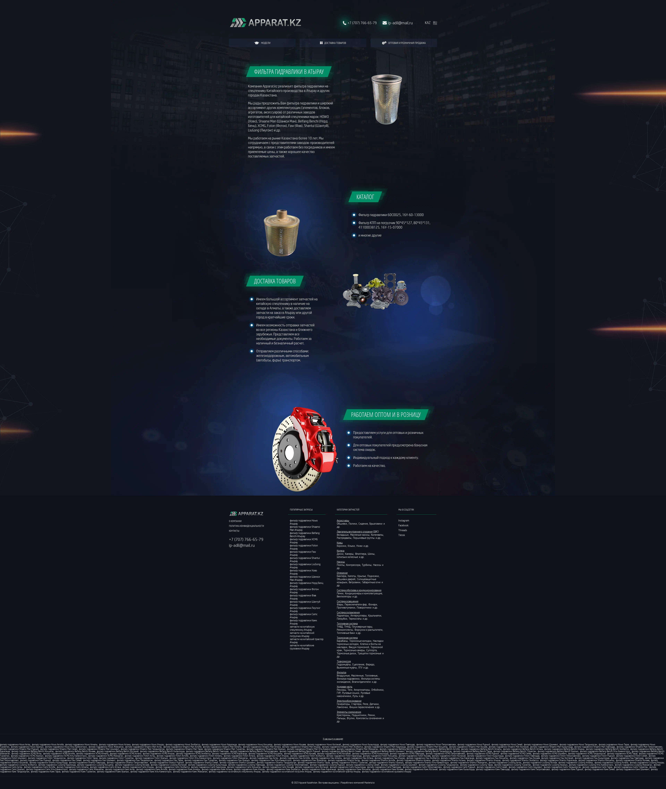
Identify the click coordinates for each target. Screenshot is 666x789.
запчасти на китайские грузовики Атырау (302, 647)
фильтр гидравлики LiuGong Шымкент (399, 764)
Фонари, (373, 604)
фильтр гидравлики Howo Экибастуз (183, 744)
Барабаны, (343, 640)
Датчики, (375, 704)
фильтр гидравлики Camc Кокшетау (244, 767)
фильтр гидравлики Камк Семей (600, 769)
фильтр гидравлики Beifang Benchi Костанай (118, 751)
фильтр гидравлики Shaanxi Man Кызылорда (551, 746)
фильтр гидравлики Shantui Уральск (386, 762)
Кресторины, (344, 715)
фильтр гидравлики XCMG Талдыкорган (587, 753)
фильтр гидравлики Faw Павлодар (627, 758)
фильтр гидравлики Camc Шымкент (525, 767)
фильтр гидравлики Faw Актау (264, 758)
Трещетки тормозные (370, 653)
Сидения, (363, 523)
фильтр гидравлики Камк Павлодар (493, 769)
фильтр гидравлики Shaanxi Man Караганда (385, 746)
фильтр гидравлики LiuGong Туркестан (512, 764)
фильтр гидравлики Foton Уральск (151, 758)
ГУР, (339, 692)
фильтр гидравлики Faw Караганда (457, 758)
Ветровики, (355, 582)
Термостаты (355, 618)
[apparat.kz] (265, 23)
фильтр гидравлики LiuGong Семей (362, 764)
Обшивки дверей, (346, 579)
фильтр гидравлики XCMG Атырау (159, 753)
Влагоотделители (361, 681)
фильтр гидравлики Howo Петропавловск (436, 744)
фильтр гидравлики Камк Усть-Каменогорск (151, 771)
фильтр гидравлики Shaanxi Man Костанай (509, 746)
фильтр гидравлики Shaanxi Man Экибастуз (342, 746)
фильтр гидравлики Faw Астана (358, 758)
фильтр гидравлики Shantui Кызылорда (48, 762)
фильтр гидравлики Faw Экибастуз (423, 758)
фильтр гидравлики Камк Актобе (151, 769)
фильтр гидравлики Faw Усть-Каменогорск (271, 760)
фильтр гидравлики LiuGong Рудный (327, 764)
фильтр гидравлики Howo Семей (507, 744)
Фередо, (370, 664)
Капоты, (352, 576)
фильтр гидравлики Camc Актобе (39, 767)
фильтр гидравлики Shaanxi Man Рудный (19, 749)
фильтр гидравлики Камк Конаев (387, 769)
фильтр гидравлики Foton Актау (140, 755)
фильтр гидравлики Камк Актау (120, 769)
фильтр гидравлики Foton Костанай (449, 755)
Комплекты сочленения (369, 718)
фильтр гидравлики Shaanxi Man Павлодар (594, 746)
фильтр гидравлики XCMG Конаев (300, 753)
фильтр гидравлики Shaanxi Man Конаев (468, 746)
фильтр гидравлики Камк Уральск (113, 771)
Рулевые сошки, (351, 692)
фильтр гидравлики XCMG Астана (125, 753)
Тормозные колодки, (360, 640)
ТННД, (347, 626)
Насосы (377, 565)
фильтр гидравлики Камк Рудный (567, 769)
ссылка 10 (403, 583)
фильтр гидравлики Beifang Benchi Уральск (558, 751)
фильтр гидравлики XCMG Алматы (92, 753)
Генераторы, (344, 704)
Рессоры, (342, 689)
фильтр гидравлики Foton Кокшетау (380, 755)
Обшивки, (342, 523)
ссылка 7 (403, 569)
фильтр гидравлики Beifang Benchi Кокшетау (32, 751)
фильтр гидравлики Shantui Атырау (484, 760)
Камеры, (350, 553)
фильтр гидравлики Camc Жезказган (86, 769)
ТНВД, (340, 626)
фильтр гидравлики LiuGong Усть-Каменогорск (591, 764)
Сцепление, (358, 664)
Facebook (403, 525)
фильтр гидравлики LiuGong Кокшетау (95, 764)
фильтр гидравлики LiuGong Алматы (575, 762)
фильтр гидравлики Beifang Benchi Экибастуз (607, 749)
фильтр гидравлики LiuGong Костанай (169, 764)
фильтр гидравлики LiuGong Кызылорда (207, 764)
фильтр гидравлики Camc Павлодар (384, 767)
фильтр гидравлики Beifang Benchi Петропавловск (254, 751)
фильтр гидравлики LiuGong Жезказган (633, 764)
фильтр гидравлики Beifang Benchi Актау (399, 749)
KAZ (427, 22)
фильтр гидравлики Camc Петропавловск (422, 767)
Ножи (359, 545)
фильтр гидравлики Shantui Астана (448, 760)
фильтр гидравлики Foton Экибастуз (307, 755)
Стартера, (356, 704)
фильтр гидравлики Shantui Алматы (414, 760)
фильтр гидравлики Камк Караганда (319, 769)
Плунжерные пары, (362, 626)
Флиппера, (361, 553)
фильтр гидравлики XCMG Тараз (622, 753)
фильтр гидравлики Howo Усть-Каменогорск (66, 746)
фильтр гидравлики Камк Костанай (421, 769)
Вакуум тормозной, (359, 647)
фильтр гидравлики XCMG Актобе (59, 753)
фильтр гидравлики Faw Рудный (35, 760)
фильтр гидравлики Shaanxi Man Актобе (182, 746)
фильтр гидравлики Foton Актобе (172, 755)
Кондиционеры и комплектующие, (364, 593)
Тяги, (350, 689)
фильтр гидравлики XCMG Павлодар (407, 753)
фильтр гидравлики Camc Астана (105, 767)
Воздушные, (344, 675)
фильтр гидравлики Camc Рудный (459, 767)
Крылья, (362, 576)
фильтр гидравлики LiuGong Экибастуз (18, 764)
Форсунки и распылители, (369, 629)
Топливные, (371, 675)
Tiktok (401, 535)
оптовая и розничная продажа (407, 43)
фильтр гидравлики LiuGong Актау (505, 762)
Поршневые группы (364, 537)
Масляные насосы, (360, 534)
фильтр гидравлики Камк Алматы (184, 769)
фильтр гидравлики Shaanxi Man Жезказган (357, 749)
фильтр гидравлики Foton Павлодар (522, 755)
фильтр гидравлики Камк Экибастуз (283, 769)
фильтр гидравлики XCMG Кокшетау (266, 753)
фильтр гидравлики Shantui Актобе (378, 760)
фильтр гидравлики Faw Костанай (557, 758)
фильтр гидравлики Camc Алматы (72, 767)
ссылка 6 (403, 564)
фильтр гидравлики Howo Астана (114, 744)
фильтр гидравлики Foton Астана (239, 755)
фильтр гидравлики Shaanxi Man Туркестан (224, 749)
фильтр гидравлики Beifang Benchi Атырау (564, 749)
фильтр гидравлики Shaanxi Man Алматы (222, 746)
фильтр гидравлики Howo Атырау (148, 744)
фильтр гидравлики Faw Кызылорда (592, 758)
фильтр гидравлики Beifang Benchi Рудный (300, 751)
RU (435, 22)
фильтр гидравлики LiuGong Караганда (57, 764)
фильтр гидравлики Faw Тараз (168, 760)
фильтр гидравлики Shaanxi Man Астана (262, 746)
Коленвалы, (377, 534)
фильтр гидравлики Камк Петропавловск (530, 769)
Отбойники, (378, 689)
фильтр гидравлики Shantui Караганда (558, 760)
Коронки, (342, 545)
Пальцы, (341, 718)
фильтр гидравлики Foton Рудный (598, 755)
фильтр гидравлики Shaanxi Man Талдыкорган (143, 749)
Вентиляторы (344, 596)
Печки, (340, 593)
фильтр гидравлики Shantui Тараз (314, 762)
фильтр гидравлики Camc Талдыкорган (562, 767)
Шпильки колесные (347, 557)
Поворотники (364, 607)
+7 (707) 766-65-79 (362, 23)
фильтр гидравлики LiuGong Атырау (647, 762)
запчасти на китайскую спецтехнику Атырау (302, 628)
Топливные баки (346, 632)
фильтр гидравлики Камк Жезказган (190, 771)
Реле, (366, 704)
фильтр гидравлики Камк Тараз (45, 771)
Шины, (371, 553)
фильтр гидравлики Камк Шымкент (632, 769)
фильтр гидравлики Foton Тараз (82, 758)
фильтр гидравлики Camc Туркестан (631, 767)
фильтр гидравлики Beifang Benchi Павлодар (207, 751)
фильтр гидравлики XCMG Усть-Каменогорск (66, 755)
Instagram (403, 520)
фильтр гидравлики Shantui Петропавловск (127, 762)
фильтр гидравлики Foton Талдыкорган (47, 758)
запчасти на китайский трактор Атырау (306, 640)
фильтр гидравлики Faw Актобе (295, 758)
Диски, (340, 553)
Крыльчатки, (375, 615)
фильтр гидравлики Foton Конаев (414, 755)
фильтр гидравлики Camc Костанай (311, 767)
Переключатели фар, (356, 604)
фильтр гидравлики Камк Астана (217, 769)
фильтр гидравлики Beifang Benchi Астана (523, 749)
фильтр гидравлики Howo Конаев (290, 744)
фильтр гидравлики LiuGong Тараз (476, 764)
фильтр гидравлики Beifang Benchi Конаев (75, 751)
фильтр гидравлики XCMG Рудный (483, 753)
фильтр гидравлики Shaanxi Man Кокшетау (427, 746)
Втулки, (351, 718)
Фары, (340, 604)
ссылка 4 (403, 554)
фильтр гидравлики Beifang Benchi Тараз (472, 751)
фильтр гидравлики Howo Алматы (81, 744)
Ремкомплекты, (345, 629)
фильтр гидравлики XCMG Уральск (27, 755)
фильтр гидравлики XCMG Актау (26, 753)
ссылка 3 (403, 549)
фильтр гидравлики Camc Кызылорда (348, 767)
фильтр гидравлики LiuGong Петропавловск (287, 764)
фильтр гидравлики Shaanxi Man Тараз (184, 749)
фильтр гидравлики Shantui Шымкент (237, 762)
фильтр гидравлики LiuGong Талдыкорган (439, 764)
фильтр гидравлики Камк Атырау (249, 769)
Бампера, (342, 576)
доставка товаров (335, 43)
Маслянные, (358, 675)
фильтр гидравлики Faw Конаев (525, 758)
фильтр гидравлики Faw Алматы (326, 758)
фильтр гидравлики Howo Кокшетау (255, 744)
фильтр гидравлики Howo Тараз (614, 744)
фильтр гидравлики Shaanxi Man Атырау (301, 746)
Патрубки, (342, 618)
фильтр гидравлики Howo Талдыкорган (578, 744)
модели (265, 43)
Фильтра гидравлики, (349, 678)
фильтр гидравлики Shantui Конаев (632, 760)
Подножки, (373, 576)
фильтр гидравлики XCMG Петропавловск (445, 753)
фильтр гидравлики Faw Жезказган (309, 760)
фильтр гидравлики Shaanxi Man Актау (143, 746)
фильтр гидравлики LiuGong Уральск (550, 764)
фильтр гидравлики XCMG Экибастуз (193, 753)
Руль (355, 696)
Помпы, (341, 565)
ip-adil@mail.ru (400, 23)
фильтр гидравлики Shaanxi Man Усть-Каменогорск (311, 749)
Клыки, (352, 545)
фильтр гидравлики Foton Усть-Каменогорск (190, 758)
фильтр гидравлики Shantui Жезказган (468, 762)
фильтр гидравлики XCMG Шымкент (550, 753)
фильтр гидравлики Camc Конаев (278, 767)
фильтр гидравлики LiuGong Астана (611, 762)
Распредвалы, (344, 537)
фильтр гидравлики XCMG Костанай (334, 753)
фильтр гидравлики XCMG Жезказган (105, 755)
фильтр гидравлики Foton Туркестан (116, 758)
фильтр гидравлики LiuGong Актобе (540, 762)
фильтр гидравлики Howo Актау (15, 744)
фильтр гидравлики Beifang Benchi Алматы (481, 749)
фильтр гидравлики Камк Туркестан (79, 771)
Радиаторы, (343, 615)
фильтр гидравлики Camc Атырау (138, 767)
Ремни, (372, 715)
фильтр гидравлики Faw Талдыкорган (135, 760)
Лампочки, (343, 707)
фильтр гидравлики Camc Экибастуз (173, 767)
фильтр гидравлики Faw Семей (67, 760)
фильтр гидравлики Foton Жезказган (230, 758)
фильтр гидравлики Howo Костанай (324, 744)
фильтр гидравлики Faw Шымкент (99, 760)
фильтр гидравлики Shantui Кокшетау (596, 760)
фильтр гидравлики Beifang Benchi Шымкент (383, 751)
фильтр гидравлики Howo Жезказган (106, 746)
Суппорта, (372, 650)
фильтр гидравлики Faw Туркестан (201, 760)
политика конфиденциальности (246, 526)
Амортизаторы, (362, 689)
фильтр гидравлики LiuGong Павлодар (246, 764)
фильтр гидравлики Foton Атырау (273, 755)
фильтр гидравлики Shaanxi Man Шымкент (99, 749)
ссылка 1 (403, 540)
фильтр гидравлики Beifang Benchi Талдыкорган (429, 751)
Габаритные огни (371, 582)
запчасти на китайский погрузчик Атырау (302, 634)
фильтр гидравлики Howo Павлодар (397, 744)
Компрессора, (353, 565)
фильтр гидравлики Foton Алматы (206, 755)
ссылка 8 (403, 574)
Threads (402, 530)
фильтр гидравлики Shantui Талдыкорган (276, 762)
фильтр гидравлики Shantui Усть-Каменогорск (427, 762)
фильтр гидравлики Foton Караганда (343, 755)
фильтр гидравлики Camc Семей (492, 767)
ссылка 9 (403, 578)
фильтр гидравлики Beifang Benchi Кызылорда (162, 751)
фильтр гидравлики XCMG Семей (516, 753)
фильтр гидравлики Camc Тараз (597, 767)
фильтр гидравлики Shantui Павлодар (87, 762)
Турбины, (367, 565)
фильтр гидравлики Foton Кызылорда (485, 755)
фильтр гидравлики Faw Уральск (234, 760)
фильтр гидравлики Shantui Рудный (167, 762)
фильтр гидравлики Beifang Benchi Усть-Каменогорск (605, 751)
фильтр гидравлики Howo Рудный (474, 744)
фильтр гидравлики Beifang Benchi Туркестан (514, 751)
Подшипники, (359, 715)
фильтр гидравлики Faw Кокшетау (492, 758)
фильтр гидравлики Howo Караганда (219, 744)
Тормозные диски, (347, 653)
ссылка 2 (403, 544)
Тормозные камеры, (355, 650)
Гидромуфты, (344, 664)
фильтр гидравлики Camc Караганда (208, 767)
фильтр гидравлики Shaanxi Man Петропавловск (639, 746)
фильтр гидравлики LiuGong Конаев (132, 764)
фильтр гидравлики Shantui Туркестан (349, 762)
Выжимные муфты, (347, 667)
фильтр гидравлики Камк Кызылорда (457, 769)
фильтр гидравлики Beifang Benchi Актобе (440, 749)
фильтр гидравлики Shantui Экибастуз (520, 760)
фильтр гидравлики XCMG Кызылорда (370, 753)
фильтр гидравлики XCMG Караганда (229, 753)
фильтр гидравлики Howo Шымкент (541, 744)
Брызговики (376, 523)
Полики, (353, 523)
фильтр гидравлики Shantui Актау (344, 760)
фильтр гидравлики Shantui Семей (201, 762)
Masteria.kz (369, 782)
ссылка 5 (403, 559)
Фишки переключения (361, 707)
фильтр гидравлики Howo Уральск (27, 746)
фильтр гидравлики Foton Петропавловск (561, 755)
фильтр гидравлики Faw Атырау (390, 758)
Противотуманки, (346, 607)
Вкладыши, (343, 534)
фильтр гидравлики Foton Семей (631, 755)
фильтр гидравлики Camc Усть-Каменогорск (47, 769)
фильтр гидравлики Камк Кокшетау (354, 769)
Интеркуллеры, (359, 615)
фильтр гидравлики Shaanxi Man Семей (58, 749)
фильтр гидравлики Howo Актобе (48, 744)
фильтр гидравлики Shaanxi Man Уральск (266, 749)
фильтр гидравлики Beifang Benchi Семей (341, 751)
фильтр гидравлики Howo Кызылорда (361, 744)
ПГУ (360, 667)
